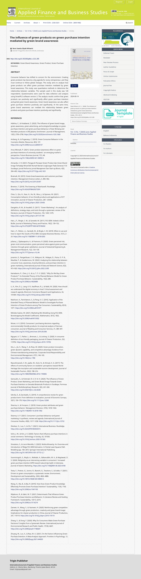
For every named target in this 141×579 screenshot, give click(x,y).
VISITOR (106, 99)
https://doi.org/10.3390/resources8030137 (27, 145)
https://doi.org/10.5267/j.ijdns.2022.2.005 (33, 268)
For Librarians (107, 153)
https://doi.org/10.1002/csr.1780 (23, 358)
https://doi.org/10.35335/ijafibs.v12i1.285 (24, 59)
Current (17, 23)
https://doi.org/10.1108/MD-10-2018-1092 (26, 411)
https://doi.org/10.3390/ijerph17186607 (25, 529)
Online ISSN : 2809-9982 (72, 23)
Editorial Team (108, 53)
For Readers (107, 144)
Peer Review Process (110, 62)
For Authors (107, 149)
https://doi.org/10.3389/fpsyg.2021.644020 (27, 539)
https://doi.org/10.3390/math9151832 (25, 318)
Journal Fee (107, 85)
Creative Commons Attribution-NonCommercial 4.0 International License (84, 170)
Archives (27, 23)
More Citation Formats (79, 121)
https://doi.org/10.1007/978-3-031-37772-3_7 (27, 452)
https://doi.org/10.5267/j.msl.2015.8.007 (26, 182)
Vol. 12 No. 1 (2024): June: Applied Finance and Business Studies (46, 31)
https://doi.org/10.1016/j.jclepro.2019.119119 (37, 515)
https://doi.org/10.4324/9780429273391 (25, 189)
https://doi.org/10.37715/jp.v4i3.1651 (32, 171)
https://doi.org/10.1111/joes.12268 (35, 400)
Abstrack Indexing (110, 95)
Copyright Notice (109, 90)
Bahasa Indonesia (110, 135)
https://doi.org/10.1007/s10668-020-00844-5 (27, 479)
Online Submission (110, 76)
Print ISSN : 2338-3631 (51, 23)
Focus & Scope (108, 72)
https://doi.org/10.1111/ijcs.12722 (51, 421)
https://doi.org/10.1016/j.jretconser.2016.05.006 (29, 331)
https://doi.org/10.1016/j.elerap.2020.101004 (33, 295)
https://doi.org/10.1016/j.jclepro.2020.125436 (28, 202)
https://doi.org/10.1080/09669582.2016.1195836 (29, 374)
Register (119, 2)
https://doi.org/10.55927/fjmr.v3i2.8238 (26, 390)
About (35, 23)
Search (130, 23)
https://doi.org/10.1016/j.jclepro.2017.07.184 (27, 216)
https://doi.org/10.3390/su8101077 (28, 308)
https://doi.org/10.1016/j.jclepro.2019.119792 (34, 342)
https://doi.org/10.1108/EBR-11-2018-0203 (29, 236)
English (106, 131)
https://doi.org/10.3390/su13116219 (24, 502)
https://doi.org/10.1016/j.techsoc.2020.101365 (28, 439)
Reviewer (106, 58)
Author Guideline (109, 67)
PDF (75, 86)
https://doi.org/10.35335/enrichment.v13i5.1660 (42, 134)
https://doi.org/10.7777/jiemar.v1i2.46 (25, 252)
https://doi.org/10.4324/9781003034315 (25, 429)
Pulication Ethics (109, 81)
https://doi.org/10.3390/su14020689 (24, 281)
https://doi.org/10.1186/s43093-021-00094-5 (27, 158)
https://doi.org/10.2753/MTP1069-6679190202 (28, 226)
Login (130, 2)
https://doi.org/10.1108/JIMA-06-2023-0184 (49, 466)
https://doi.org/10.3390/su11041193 (24, 489)
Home (9, 23)
